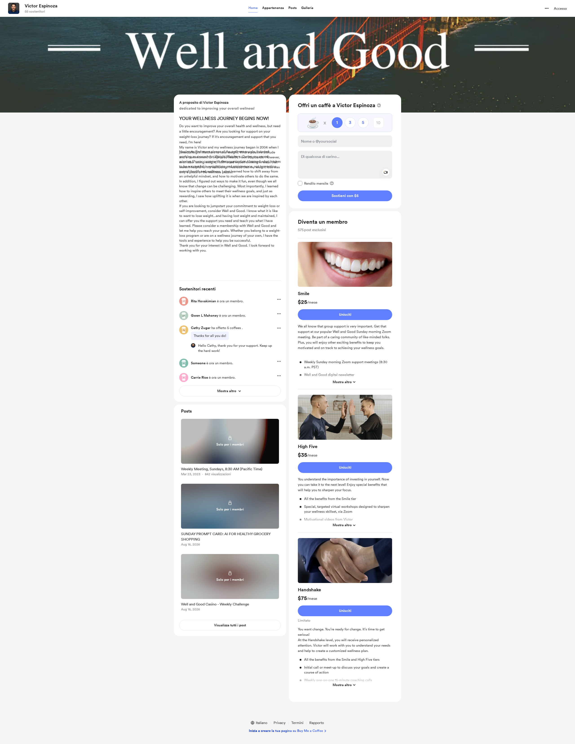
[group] (345, 315)
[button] (253, 8)
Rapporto (316, 723)
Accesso (560, 9)
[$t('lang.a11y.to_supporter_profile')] (193, 345)
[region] (345, 151)
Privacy (279, 723)
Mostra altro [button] (342, 382)
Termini (297, 723)
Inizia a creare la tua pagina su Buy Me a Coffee (286, 731)
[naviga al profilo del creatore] (13, 8)
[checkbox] (313, 183)
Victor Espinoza (41, 6)
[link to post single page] (230, 448)
